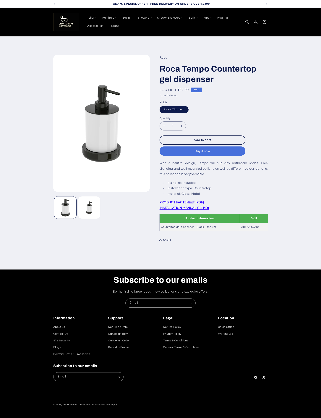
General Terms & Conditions (181, 347)
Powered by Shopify (106, 405)
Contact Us (60, 334)
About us (59, 327)
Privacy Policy (172, 334)
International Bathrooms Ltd (78, 405)
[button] (247, 22)
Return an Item (118, 327)
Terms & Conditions (175, 340)
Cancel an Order (119, 340)
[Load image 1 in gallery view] (65, 207)
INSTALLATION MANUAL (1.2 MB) (184, 207)
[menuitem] (92, 18)
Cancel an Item (118, 334)
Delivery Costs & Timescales (71, 354)
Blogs (57, 347)
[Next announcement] (266, 3)
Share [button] (167, 239)
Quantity (165, 118)
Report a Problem (119, 347)
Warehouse (225, 334)
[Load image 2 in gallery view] (89, 207)
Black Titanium (174, 109)
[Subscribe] (191, 303)
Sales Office (226, 327)
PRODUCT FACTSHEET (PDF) (182, 202)
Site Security (61, 340)
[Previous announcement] (54, 3)
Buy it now (202, 150)
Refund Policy (172, 327)
